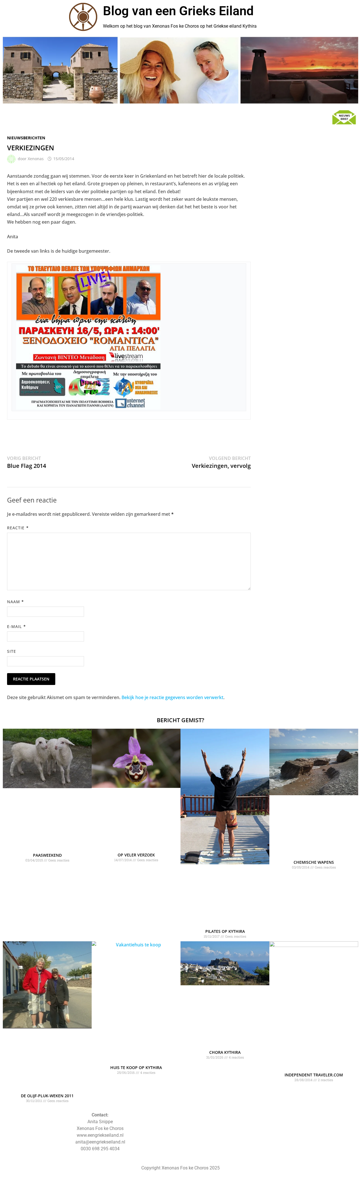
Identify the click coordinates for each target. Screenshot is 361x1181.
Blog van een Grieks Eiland (178, 10)
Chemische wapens (314, 862)
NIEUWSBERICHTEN (26, 137)
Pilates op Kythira (225, 931)
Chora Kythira (225, 1052)
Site (11, 651)
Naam (15, 601)
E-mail (16, 626)
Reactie (18, 527)
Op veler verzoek (136, 855)
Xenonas (36, 158)
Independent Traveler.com (314, 1075)
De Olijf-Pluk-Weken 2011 (47, 1095)
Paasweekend (47, 855)
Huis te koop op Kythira (136, 1067)
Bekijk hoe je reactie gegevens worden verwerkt (172, 697)
